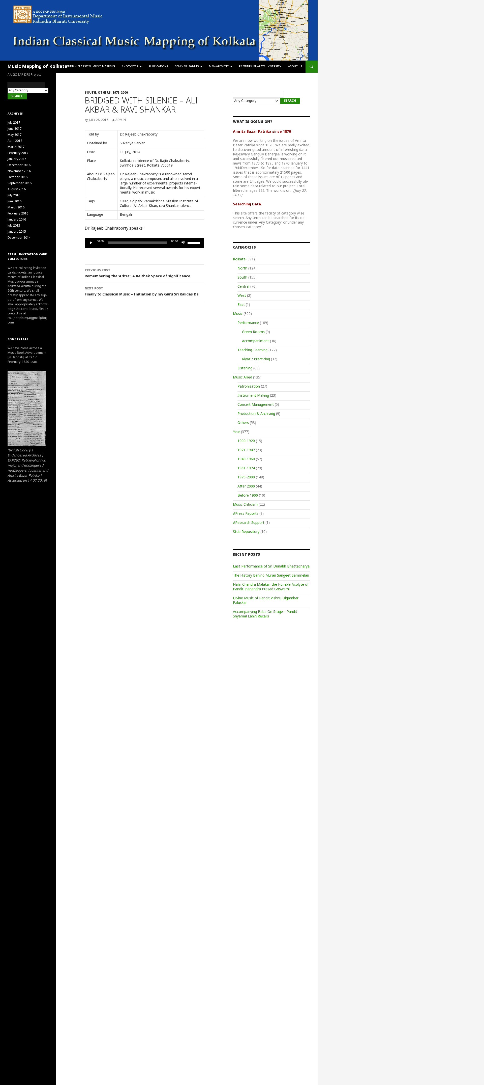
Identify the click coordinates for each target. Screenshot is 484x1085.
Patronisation (248, 386)
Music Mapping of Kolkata (37, 67)
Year (236, 432)
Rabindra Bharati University (260, 66)
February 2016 (18, 214)
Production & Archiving (256, 414)
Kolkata (239, 259)
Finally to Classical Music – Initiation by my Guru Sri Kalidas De (142, 292)
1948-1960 (246, 459)
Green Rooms (253, 332)
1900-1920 (246, 441)
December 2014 (19, 238)
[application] (144, 243)
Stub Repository (246, 532)
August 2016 (17, 189)
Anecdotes (130, 66)
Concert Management (255, 404)
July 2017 (14, 123)
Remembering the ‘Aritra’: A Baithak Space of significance (137, 273)
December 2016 (19, 165)
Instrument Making (253, 395)
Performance (248, 323)
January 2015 (17, 232)
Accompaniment (255, 341)
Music (238, 314)
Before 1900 (247, 495)
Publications (158, 66)
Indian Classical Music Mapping (91, 66)
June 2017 (14, 129)
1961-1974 (246, 468)
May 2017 (14, 135)
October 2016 (17, 177)
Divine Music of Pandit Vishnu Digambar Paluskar (265, 600)
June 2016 (14, 202)
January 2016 (17, 220)
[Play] (91, 242)
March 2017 (16, 147)
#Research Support (248, 523)
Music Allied (242, 377)
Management (219, 66)
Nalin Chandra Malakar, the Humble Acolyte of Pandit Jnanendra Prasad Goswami (271, 587)
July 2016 (14, 196)
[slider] (195, 242)
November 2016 (19, 171)
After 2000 (246, 486)
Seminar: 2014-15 (187, 66)
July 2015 (14, 226)
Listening (244, 368)
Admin (120, 120)
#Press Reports (245, 513)
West (241, 295)
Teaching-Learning (252, 350)
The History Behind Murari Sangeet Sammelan (271, 575)
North (242, 268)
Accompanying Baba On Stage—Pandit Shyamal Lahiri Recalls (265, 614)
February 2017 (18, 153)
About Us (295, 66)
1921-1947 (246, 450)
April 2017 (15, 141)
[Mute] (183, 242)
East (241, 305)
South (90, 93)
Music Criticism (245, 504)
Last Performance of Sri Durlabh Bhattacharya (271, 566)
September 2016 (20, 183)
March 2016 (16, 208)
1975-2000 (120, 93)
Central (243, 286)
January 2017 (17, 159)
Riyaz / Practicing (256, 359)
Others (104, 93)
